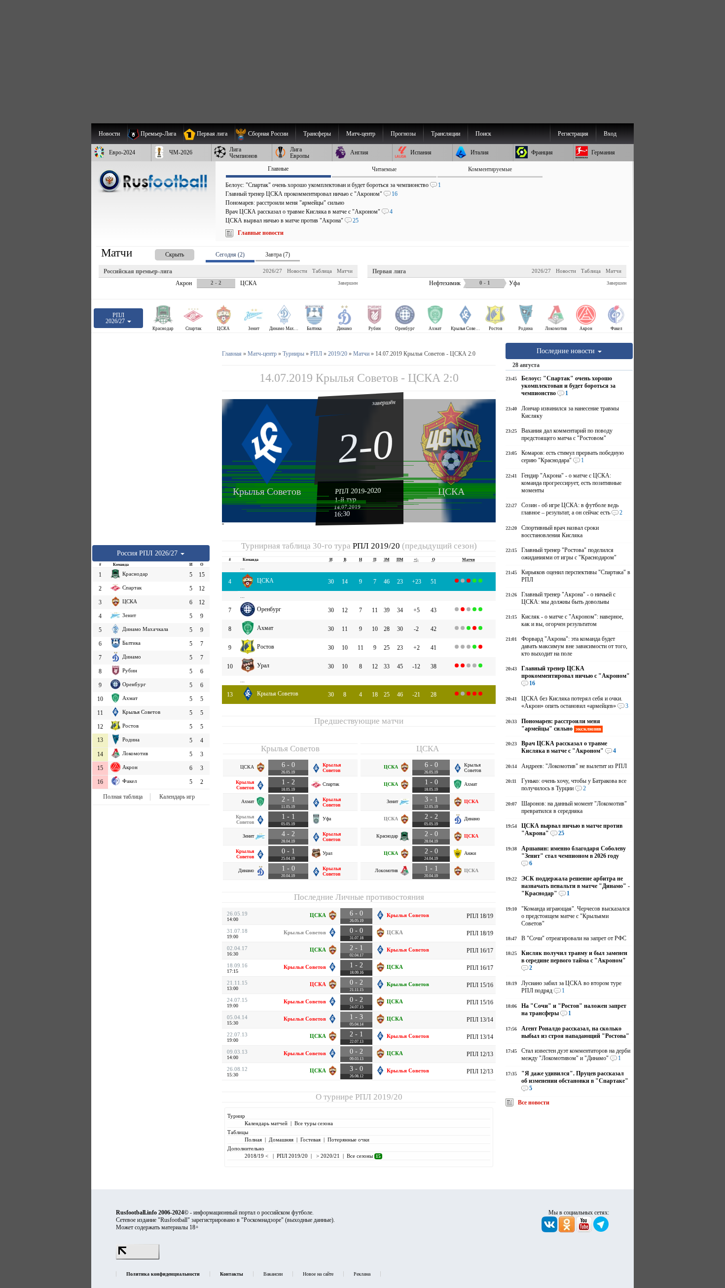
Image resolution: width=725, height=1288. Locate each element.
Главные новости (261, 232)
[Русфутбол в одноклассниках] (567, 1230)
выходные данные (309, 1219)
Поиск (483, 133)
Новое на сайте (318, 1274)
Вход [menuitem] (610, 133)
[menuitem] (265, 133)
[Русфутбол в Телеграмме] (601, 1230)
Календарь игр (177, 796)
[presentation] (164, 253)
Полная (253, 1139)
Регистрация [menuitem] (573, 133)
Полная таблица (123, 796)
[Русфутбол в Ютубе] (584, 1230)
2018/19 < (257, 1156)
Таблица (322, 271)
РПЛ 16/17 (480, 950)
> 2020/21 (327, 1156)
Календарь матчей (266, 1123)
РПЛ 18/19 (480, 916)
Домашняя (281, 1139)
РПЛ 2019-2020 (358, 490)
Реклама (362, 1274)
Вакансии (273, 1274)
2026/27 (272, 271)
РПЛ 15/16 (480, 985)
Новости (297, 271)
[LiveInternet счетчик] (137, 1257)
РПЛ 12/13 (480, 1054)
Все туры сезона (313, 1123)
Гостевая (310, 1139)
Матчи (345, 271)
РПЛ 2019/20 (376, 546)
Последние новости (567, 351)
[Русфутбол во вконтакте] (550, 1230)
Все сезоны (364, 1156)
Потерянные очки (348, 1139)
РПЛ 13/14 (480, 1019)
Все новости (533, 1102)
